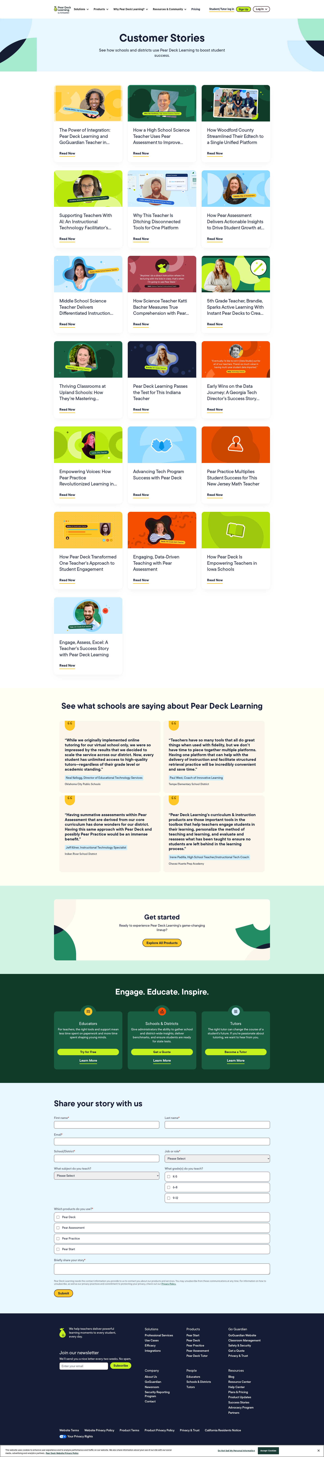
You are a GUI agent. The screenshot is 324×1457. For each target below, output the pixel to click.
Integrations (153, 1350)
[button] (81, 9)
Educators (193, 1376)
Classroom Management (244, 1340)
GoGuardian (153, 1381)
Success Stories (238, 1402)
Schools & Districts (198, 1381)
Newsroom (152, 1387)
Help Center (236, 1387)
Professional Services (159, 1335)
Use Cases (152, 1340)
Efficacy (150, 1345)
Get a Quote (236, 1350)
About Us (151, 1376)
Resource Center (239, 1381)
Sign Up (243, 9)
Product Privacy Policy (159, 1430)
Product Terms (129, 1430)
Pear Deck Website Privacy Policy (62, 1453)
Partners (233, 1412)
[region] (162, 1451)
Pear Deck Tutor (197, 1355)
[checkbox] (217, 1187)
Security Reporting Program (157, 1394)
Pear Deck (193, 1340)
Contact (150, 1401)
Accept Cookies (268, 1450)
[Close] (318, 1450)
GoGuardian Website (242, 1335)
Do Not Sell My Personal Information (236, 1450)
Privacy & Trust (238, 1355)
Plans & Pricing (238, 1392)
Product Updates (239, 1397)
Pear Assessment (197, 1350)
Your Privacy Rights (80, 1436)
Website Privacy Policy (99, 1430)
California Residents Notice (223, 1430)
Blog (231, 1376)
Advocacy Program (241, 1407)
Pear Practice (195, 1345)
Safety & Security (239, 1345)
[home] (63, 9)
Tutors (190, 1387)
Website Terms (69, 1430)
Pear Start (192, 1335)
